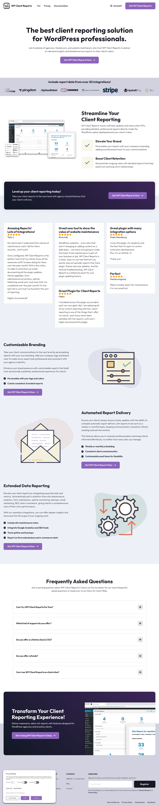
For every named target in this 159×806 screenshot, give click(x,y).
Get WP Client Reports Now (78, 60)
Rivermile (63, 237)
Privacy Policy (93, 792)
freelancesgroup (118, 279)
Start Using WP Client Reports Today (34, 735)
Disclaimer (151, 802)
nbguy (62, 296)
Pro (38, 6)
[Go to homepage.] (7, 6)
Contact (69, 789)
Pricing (47, 6)
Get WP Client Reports (140, 5)
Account (117, 5)
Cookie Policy (140, 802)
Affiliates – (75, 779)
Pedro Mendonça (118, 237)
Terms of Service (144, 790)
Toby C (10, 237)
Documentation (61, 6)
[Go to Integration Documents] (15, 90)
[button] (79, 607)
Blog (68, 784)
